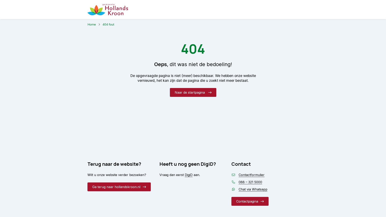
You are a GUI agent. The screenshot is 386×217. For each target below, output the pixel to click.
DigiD (189, 175)
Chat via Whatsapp (253, 189)
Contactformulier (252, 175)
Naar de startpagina (190, 92)
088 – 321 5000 (250, 182)
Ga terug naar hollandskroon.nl (116, 187)
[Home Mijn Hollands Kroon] (107, 9)
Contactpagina (247, 201)
